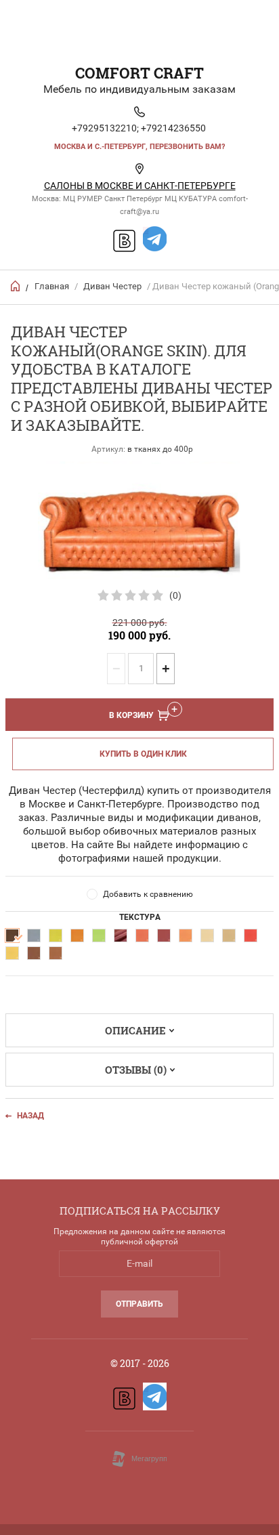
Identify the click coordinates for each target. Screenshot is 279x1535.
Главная (52, 286)
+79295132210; (105, 128)
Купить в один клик (143, 754)
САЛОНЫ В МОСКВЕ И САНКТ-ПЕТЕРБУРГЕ (140, 185)
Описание (135, 1030)
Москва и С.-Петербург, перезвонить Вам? (139, 146)
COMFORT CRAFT (139, 73)
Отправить (139, 1304)
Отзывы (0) (136, 1069)
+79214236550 (173, 128)
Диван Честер (112, 286)
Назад (30, 1116)
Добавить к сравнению (148, 894)
